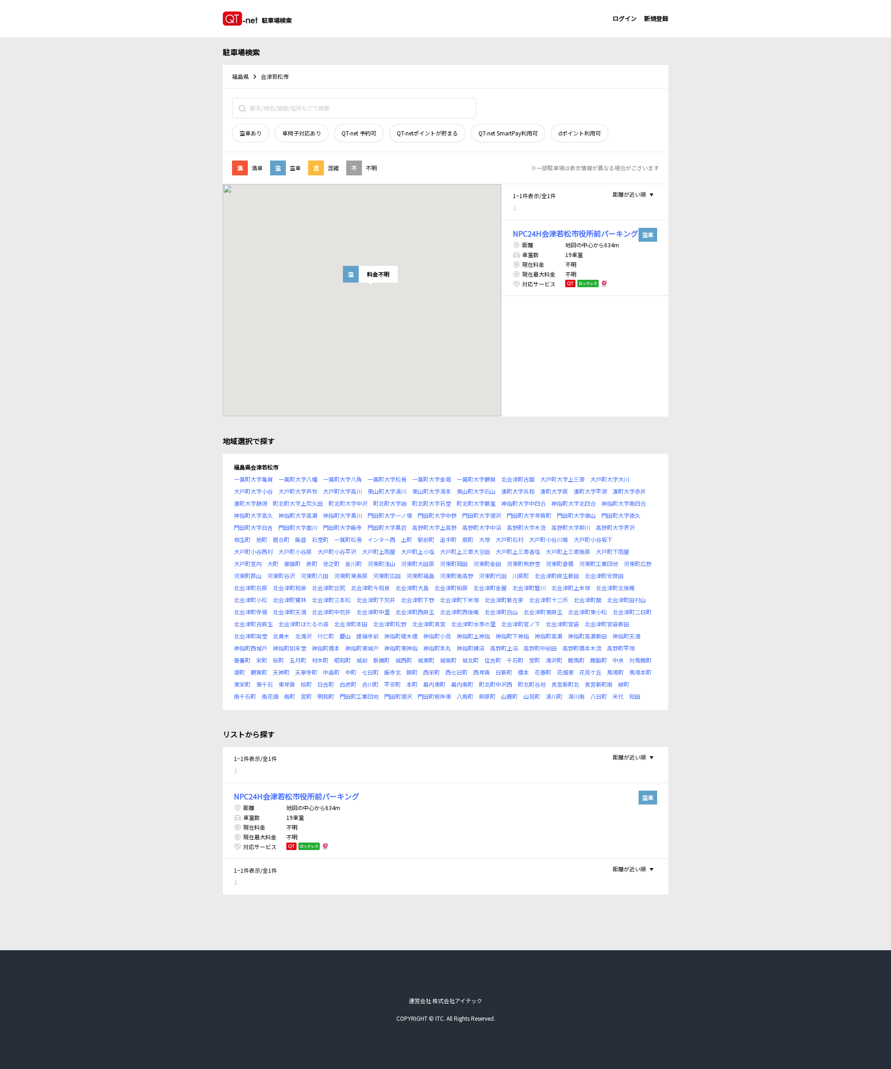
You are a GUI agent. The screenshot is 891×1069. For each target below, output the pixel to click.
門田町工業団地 (359, 696)
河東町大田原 (417, 563)
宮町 (306, 696)
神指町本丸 (437, 648)
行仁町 (325, 636)
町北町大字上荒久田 (298, 503)
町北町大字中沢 (348, 503)
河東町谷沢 (281, 576)
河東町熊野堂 (523, 563)
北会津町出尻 (328, 588)
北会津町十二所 (548, 600)
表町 (311, 563)
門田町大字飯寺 (342, 527)
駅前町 (426, 539)
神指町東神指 (401, 648)
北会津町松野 (390, 624)
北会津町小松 (250, 600)
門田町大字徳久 (620, 515)
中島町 (331, 672)
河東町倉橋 (560, 563)
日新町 (504, 672)
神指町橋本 (326, 648)
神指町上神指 (473, 636)
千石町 (515, 660)
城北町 (470, 660)
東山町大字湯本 (431, 491)
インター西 (381, 539)
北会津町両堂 (250, 636)
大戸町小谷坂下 (593, 539)
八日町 (598, 696)
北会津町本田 (351, 624)
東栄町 (242, 684)
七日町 (370, 672)
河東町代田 (493, 576)
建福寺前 (367, 636)
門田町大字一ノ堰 (390, 515)
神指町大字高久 (253, 515)
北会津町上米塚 (570, 588)
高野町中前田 (540, 648)
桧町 (306, 684)
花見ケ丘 (590, 672)
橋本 (523, 672)
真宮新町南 (599, 684)
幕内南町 (462, 684)
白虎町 (348, 684)
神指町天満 (626, 636)
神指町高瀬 (548, 636)
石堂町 (320, 539)
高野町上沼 (504, 648)
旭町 (261, 539)
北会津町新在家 (503, 600)
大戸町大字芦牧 (297, 491)
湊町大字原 (554, 491)
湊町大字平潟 (590, 491)
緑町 (623, 684)
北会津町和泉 (289, 588)
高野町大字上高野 (434, 527)
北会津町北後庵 (615, 588)
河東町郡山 (248, 576)
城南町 (448, 660)
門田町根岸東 (434, 696)
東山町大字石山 (476, 491)
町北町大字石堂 (431, 503)
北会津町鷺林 (289, 600)
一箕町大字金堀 (431, 479)
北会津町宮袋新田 (607, 624)
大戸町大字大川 (609, 479)
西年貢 (481, 672)
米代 (618, 696)
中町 (350, 672)
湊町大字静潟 (250, 503)
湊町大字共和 (518, 491)
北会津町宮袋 (562, 624)
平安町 (392, 684)
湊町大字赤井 (629, 491)
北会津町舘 (587, 600)
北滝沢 (303, 636)
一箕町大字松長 (387, 479)
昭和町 (342, 660)
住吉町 (492, 660)
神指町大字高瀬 (297, 515)
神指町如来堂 (289, 648)
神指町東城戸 (362, 648)
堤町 (239, 672)
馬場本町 (640, 672)
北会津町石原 (250, 588)
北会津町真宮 (429, 624)
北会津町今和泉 (370, 588)
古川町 (370, 684)
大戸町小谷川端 (548, 539)
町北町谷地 (532, 684)
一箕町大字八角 (342, 479)
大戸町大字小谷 (253, 491)
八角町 (465, 696)
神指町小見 (437, 636)
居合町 (281, 539)
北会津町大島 (412, 588)
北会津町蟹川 (529, 588)
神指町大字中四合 (523, 503)
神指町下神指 (512, 636)
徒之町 (331, 563)
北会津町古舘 (518, 479)
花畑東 (565, 672)
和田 (634, 696)
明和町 (325, 696)
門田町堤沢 (398, 696)
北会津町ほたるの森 (303, 624)
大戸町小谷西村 (253, 551)
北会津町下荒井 (375, 600)
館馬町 (576, 660)
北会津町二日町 (632, 612)
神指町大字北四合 (573, 503)
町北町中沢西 (495, 684)
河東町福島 (420, 576)
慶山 (345, 636)
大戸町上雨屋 (378, 551)
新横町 (381, 660)
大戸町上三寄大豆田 (465, 551)
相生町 (242, 539)
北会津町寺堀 (250, 612)
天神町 (281, 672)
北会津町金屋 (490, 588)
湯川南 (576, 696)
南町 (289, 696)
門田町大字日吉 (253, 527)
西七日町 (457, 672)
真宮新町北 (565, 684)
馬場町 (615, 672)
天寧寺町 (306, 672)
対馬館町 (640, 660)
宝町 (534, 660)
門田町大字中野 (437, 515)
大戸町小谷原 (295, 551)
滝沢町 (554, 660)
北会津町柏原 (451, 588)
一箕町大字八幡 (297, 479)
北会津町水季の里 (473, 624)
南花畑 (270, 696)
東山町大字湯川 (387, 491)
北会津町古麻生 (253, 624)
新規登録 (656, 18)
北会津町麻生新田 (557, 576)
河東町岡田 (454, 563)
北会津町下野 (417, 600)
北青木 (281, 636)
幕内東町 (434, 684)
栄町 (261, 660)
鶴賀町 (259, 672)
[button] (370, 274)
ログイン (625, 18)
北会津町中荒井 (331, 612)
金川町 (353, 563)
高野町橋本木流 (581, 648)
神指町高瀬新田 (587, 636)
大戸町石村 (509, 539)
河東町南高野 (456, 576)
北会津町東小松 (587, 612)
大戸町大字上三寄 (562, 479)
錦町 (412, 672)
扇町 (467, 539)
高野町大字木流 (526, 527)
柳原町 (487, 696)
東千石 (264, 684)
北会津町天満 (289, 612)
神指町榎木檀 (401, 636)
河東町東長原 (351, 576)
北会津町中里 (373, 612)
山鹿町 (509, 696)
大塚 (484, 539)
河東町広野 (638, 563)
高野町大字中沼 (481, 527)
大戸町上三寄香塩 (518, 551)
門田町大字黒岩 (387, 527)
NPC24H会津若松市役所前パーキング (575, 233)
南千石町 (245, 696)
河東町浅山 (381, 563)
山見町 (531, 696)
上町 (406, 539)
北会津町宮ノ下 (520, 624)
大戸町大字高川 (342, 491)
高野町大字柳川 (570, 527)
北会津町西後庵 (459, 612)
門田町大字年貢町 (529, 515)
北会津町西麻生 (414, 612)
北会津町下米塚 (459, 600)
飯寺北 (392, 672)
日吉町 (325, 684)
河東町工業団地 (598, 563)
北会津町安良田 (604, 576)
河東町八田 (315, 576)
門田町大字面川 (297, 527)
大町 (272, 563)
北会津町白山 (501, 612)
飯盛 (300, 539)
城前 (362, 660)
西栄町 (431, 672)
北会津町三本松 (331, 600)
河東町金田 (487, 563)
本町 (412, 684)
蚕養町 (242, 660)
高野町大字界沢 (615, 527)
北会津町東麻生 (542, 612)
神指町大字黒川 (342, 515)
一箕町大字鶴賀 (476, 479)
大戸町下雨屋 (612, 551)
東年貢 (286, 684)
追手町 (448, 539)
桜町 (278, 660)
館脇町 (598, 660)
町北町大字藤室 (476, 503)
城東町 (426, 660)
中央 (618, 660)
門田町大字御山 (576, 515)
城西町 (403, 660)
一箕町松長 (348, 539)
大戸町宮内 (248, 563)
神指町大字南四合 (623, 503)
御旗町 (292, 563)
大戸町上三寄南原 (568, 551)
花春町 (543, 672)
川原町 (520, 576)
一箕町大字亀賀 (253, 479)
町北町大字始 (390, 503)
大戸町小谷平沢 (336, 551)
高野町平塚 (621, 648)
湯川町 (554, 696)
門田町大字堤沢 (481, 515)
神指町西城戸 (250, 648)
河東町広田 (387, 576)
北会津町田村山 (626, 600)
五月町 (298, 660)
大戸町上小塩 (417, 551)
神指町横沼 (470, 648)
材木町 (320, 660)
